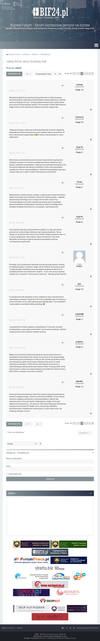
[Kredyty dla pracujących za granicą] (68, 560)
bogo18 (79, 147)
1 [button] (76, 73)
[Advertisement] (50, 516)
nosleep (79, 85)
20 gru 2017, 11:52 (18, 91)
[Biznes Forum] (50, 12)
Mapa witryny (70, 638)
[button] (73, 73)
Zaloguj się (10, 453)
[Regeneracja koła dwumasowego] (68, 593)
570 (81, 289)
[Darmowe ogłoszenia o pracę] (31, 560)
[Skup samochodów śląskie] (50, 601)
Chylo (79, 264)
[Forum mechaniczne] (50, 584)
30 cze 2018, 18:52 (18, 348)
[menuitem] (16, 3)
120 (81, 387)
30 (82, 347)
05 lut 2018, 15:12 (18, 188)
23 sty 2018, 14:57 (18, 153)
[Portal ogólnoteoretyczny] (50, 568)
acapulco (79, 342)
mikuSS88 (79, 314)
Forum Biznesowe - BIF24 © (54, 634)
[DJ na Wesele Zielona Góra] (31, 593)
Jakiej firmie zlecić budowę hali (26, 61)
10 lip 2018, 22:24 (17, 387)
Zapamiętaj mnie (14, 474)
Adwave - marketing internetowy (51, 638)
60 (82, 152)
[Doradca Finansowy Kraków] (68, 544)
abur (79, 284)
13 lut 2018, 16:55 (18, 223)
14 (82, 319)
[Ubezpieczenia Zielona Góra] (68, 576)
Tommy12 (79, 117)
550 (81, 122)
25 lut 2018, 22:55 (18, 290)
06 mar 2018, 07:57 (18, 320)
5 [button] (87, 73)
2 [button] (79, 73)
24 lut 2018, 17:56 (18, 258)
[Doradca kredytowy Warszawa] (68, 609)
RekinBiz (79, 381)
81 (82, 187)
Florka (79, 182)
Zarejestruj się (23, 453)
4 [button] (84, 73)
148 (81, 90)
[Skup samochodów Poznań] (31, 609)
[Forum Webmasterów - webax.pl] (50, 617)
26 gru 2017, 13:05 (18, 123)
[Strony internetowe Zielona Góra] (31, 576)
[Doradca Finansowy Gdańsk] (31, 544)
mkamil (18, 68)
